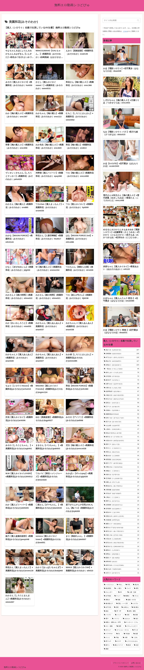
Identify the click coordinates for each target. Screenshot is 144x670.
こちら (125, 31)
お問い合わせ (136, 663)
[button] (138, 20)
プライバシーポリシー (121, 663)
